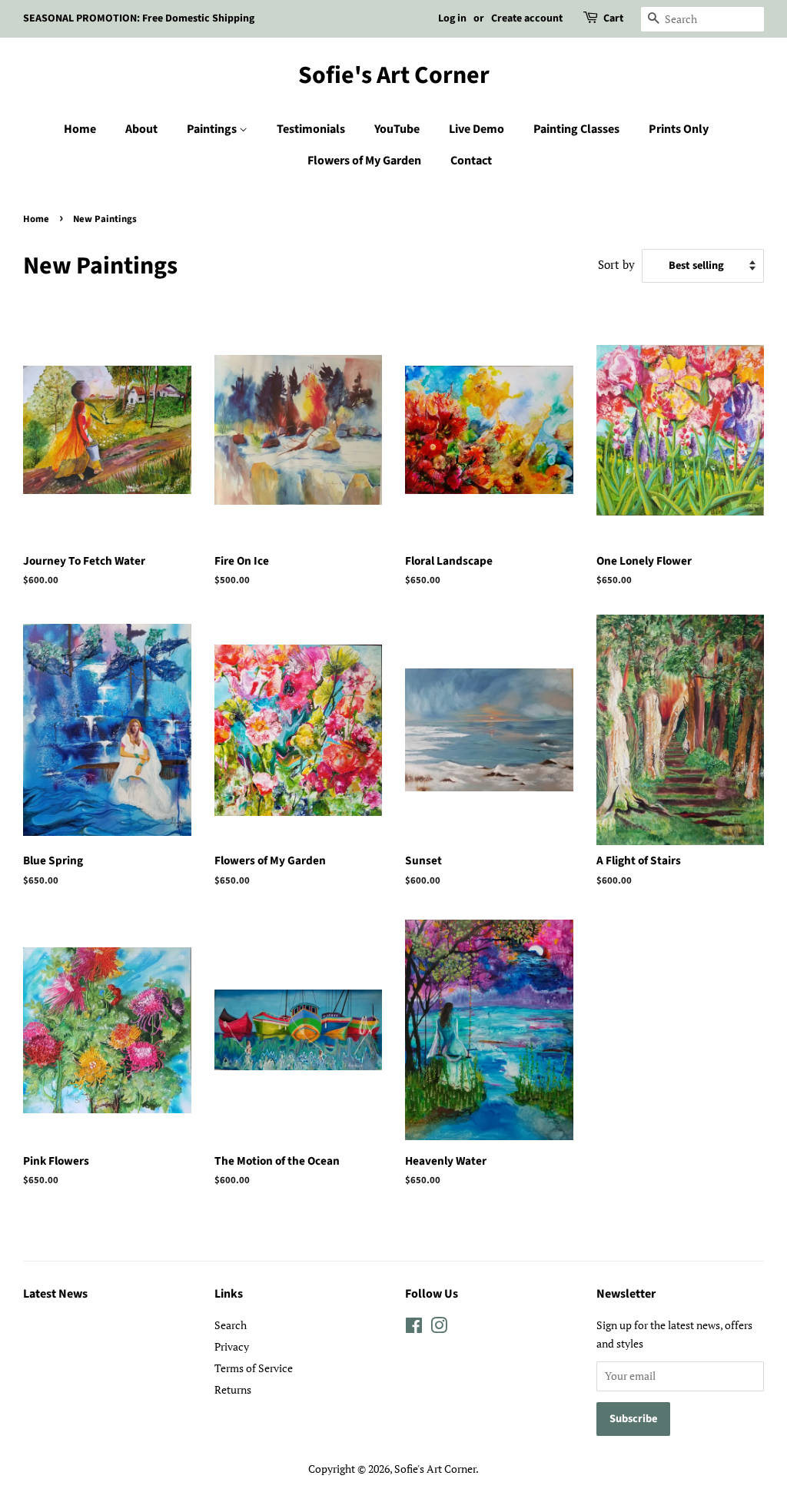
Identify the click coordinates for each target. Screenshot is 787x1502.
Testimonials (311, 129)
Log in (452, 18)
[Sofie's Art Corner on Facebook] (414, 1328)
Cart (613, 18)
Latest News (55, 1293)
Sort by (616, 264)
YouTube (397, 129)
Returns (232, 1389)
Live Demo (476, 129)
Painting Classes (576, 129)
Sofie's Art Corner (394, 75)
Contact (471, 160)
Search (230, 1325)
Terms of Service (253, 1368)
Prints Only (679, 129)
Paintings (213, 129)
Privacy (231, 1346)
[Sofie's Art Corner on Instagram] (438, 1328)
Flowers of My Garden (364, 160)
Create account (527, 18)
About (141, 129)
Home (80, 129)
